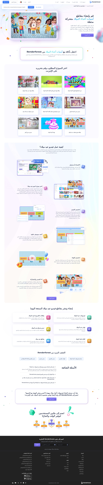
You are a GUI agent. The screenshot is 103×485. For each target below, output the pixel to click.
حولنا (83, 455)
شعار (67, 464)
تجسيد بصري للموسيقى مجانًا (46, 455)
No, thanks (38, 7)
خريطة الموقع (82, 469)
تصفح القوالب (51, 298)
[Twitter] (18, 483)
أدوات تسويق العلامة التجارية (64, 455)
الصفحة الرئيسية (90, 6)
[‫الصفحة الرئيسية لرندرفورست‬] (95, 2)
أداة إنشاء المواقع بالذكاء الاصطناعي (26, 463)
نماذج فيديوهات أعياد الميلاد (76, 358)
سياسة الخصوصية (81, 465)
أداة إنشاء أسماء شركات (28, 465)
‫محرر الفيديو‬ (52, 358)
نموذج (67, 470)
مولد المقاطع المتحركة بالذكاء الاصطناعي (25, 457)
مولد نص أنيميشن (47, 463)
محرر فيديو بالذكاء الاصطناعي (27, 459)
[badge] (66, 425)
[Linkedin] (12, 483)
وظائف (82, 459)
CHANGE (31, 7)
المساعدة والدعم (81, 461)
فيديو (67, 462)
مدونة (67, 457)
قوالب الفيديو (62, 358)
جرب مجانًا (6, 2)
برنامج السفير (81, 473)
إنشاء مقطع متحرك (47, 457)
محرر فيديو (42, 358)
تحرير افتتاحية (48, 461)
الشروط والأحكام (81, 467)
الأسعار (29, 2)
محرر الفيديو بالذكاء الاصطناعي (28, 358)
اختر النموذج (87, 35)
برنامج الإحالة (82, 463)
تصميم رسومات (66, 466)
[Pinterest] (21, 483)
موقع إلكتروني (66, 468)
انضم (37, 444)
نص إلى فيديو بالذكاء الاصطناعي (27, 461)
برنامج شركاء (82, 471)
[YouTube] (15, 483)
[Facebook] (25, 483)
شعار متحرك (48, 459)
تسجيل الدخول (14, 2)
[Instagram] (23, 483)
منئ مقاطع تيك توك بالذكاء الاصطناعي (26, 467)
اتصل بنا (82, 457)
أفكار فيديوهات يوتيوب (28, 469)
